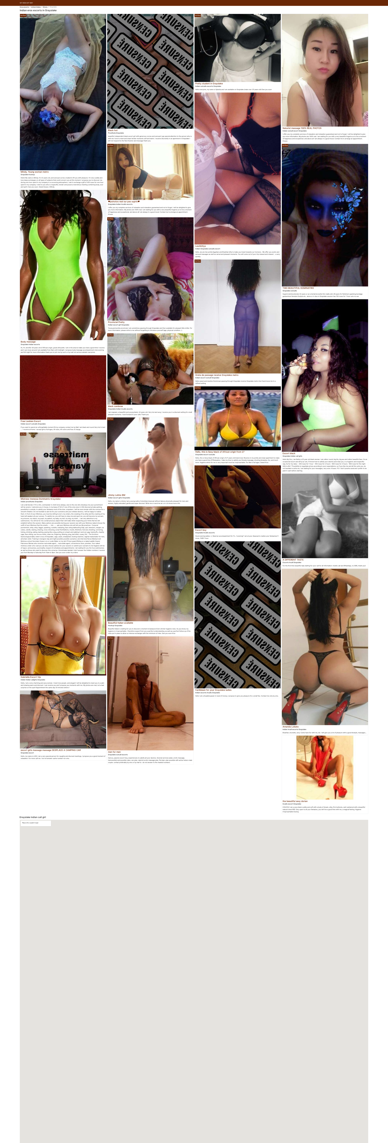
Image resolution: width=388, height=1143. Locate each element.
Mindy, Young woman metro (35, 172)
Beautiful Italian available (120, 623)
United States (36, 7)
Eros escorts (24, 7)
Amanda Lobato (291, 726)
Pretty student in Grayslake (209, 83)
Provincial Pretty (116, 322)
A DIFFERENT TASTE (293, 559)
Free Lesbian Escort (31, 421)
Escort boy (200, 530)
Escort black (289, 453)
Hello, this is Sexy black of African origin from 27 (219, 452)
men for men (114, 752)
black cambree (115, 406)
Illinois (45, 7)
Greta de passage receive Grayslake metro (216, 375)
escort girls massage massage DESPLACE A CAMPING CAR (51, 750)
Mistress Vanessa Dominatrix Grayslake (41, 499)
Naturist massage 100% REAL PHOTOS (302, 128)
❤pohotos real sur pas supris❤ (124, 201)
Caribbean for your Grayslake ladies (213, 690)
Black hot (113, 130)
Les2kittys (200, 246)
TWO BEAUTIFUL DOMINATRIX (298, 288)
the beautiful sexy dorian (295, 801)
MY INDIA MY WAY (26, 3)
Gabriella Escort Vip (31, 677)
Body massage (28, 341)
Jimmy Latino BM (116, 495)
